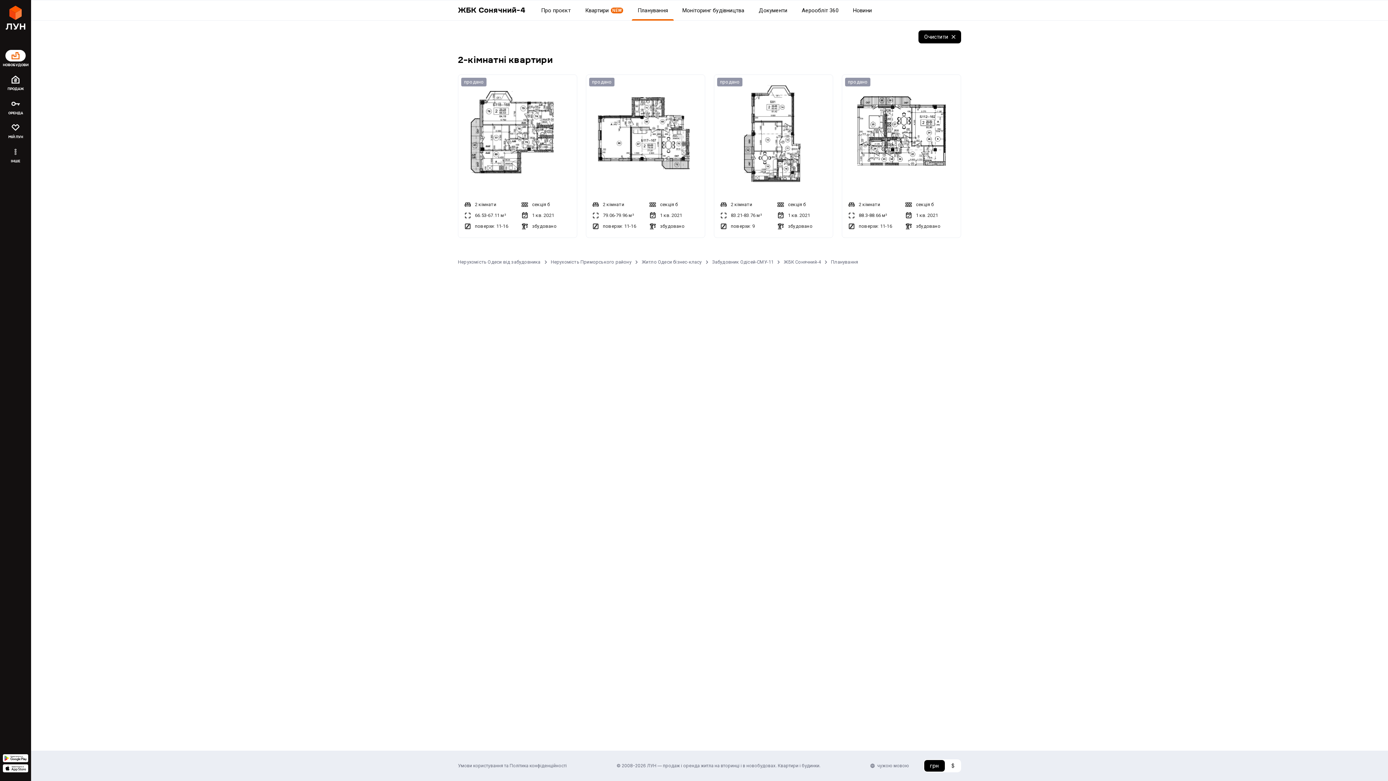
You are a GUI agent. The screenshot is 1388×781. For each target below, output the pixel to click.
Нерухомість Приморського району (591, 262)
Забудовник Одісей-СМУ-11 (743, 262)
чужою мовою (893, 765)
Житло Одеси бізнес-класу (672, 262)
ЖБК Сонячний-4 (802, 262)
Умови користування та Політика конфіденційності (512, 765)
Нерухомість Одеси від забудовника (499, 262)
